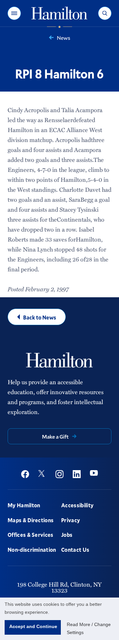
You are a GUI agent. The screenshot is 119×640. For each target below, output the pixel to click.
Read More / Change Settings (89, 628)
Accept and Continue (33, 626)
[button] (14, 13)
